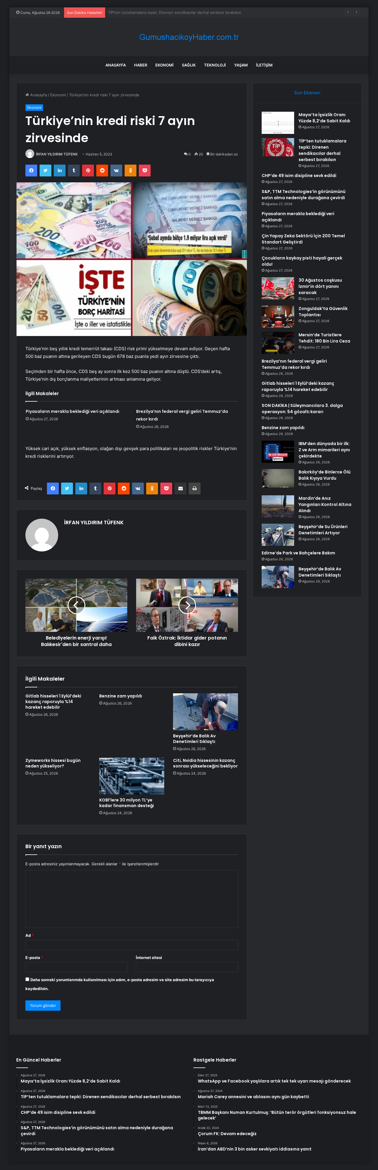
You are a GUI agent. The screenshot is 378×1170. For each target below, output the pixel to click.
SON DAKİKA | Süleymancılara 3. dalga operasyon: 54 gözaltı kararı (302, 409)
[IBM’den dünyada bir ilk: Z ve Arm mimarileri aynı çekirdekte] (278, 452)
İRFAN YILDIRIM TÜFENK (57, 154)
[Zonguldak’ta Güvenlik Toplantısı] (278, 317)
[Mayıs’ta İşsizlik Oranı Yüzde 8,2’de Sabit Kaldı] (278, 123)
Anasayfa (115, 65)
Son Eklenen (307, 92)
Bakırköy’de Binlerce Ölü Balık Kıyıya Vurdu (325, 475)
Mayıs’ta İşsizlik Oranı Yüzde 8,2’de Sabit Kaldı (324, 118)
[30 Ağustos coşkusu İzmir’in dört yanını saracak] (278, 288)
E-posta (34, 957)
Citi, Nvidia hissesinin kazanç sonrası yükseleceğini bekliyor (205, 763)
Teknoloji (215, 65)
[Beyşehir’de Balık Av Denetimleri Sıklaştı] (205, 711)
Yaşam (241, 65)
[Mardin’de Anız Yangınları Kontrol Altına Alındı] (278, 506)
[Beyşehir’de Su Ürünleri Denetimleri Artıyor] (278, 535)
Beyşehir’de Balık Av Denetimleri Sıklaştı (194, 738)
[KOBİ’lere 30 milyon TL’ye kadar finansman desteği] (131, 776)
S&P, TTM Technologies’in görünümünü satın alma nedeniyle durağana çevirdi (304, 195)
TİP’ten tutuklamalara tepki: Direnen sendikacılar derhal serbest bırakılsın (322, 150)
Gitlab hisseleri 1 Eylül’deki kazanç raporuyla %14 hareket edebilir (53, 701)
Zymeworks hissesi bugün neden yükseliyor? (53, 763)
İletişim (264, 65)
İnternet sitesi (149, 957)
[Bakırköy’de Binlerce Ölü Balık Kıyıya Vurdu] (278, 480)
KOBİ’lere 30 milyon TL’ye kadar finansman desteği (126, 803)
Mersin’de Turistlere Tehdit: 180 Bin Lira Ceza (324, 338)
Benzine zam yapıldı (120, 696)
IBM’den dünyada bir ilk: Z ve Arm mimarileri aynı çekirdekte (324, 450)
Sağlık (189, 65)
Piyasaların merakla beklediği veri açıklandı (72, 411)
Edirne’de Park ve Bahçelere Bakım (298, 553)
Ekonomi (164, 65)
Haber (140, 65)
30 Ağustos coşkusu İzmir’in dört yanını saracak (320, 286)
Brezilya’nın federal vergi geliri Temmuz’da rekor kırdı (294, 364)
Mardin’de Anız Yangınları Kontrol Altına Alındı (325, 504)
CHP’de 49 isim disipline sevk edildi (140, 12)
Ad (29, 935)
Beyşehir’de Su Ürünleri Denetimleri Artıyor (323, 530)
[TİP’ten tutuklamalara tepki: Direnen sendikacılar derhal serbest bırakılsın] (278, 147)
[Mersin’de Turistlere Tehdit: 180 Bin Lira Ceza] (278, 343)
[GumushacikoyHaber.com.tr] (189, 37)
